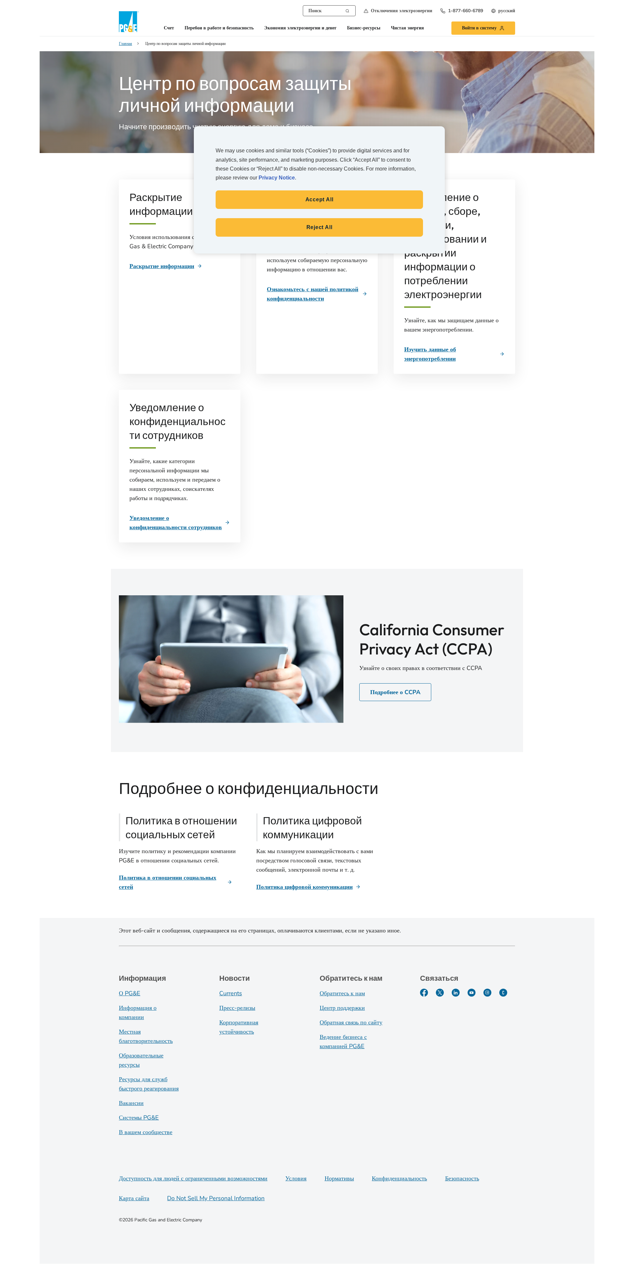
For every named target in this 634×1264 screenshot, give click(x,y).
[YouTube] (471, 993)
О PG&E (129, 993)
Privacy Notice (277, 177)
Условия (295, 1178)
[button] (398, 11)
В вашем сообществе (145, 1132)
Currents (230, 993)
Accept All (319, 199)
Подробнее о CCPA (395, 692)
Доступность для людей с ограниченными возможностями (193, 1178)
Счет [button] (169, 28)
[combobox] (329, 10)
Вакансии (131, 1103)
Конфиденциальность (399, 1178)
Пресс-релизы (237, 1008)
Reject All (319, 227)
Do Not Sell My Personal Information (215, 1198)
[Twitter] (440, 993)
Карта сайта (134, 1198)
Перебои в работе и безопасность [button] (219, 28)
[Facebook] (424, 993)
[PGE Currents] (503, 993)
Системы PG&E (139, 1118)
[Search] (347, 10)
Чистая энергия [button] (407, 28)
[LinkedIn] (456, 993)
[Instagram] (487, 993)
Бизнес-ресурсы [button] (363, 28)
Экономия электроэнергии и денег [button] (300, 28)
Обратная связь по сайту (351, 1022)
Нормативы (339, 1178)
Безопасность (462, 1178)
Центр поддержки (342, 1008)
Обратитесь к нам (342, 993)
